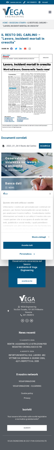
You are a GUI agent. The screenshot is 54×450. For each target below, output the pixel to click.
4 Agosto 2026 (27, 351)
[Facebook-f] (22, 320)
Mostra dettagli (39, 237)
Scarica (45, 146)
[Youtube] (31, 320)
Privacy (27, 398)
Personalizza (25, 254)
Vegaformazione (27, 381)
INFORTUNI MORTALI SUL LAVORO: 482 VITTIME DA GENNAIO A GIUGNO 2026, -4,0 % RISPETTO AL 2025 (27, 358)
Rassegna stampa (17, 23)
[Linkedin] (27, 320)
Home (5, 23)
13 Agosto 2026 (27, 340)
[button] (5, 48)
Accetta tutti (27, 245)
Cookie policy (27, 393)
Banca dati (13, 183)
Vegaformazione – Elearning (27, 386)
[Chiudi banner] (50, 194)
